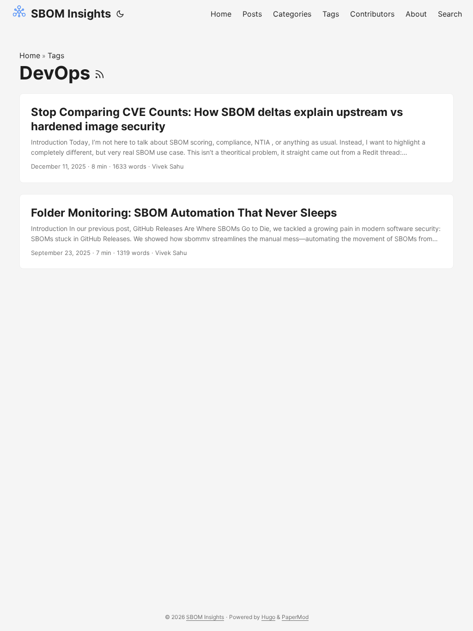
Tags (56, 55)
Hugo (268, 616)
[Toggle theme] (120, 14)
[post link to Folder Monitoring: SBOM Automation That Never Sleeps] (236, 231)
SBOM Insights (71, 13)
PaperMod (295, 616)
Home (29, 55)
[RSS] (99, 72)
